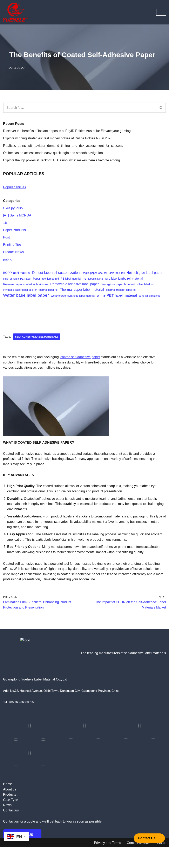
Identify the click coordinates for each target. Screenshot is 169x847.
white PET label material (117, 295)
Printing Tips (12, 244)
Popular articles (14, 187)
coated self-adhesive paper (80, 357)
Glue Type (10, 800)
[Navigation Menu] (161, 12)
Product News (13, 252)
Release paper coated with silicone (25, 284)
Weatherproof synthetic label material (73, 295)
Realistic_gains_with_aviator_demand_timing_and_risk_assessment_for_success (63, 145)
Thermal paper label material (82, 290)
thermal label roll (48, 289)
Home (7, 784)
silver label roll (145, 284)
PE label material (71, 278)
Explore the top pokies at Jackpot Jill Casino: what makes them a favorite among (61, 160)
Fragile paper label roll (94, 273)
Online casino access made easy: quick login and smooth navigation (53, 153)
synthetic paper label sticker (20, 289)
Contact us (11, 810)
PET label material (93, 278)
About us (9, 789)
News (7, 805)
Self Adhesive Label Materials (36, 336)
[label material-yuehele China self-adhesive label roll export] (15, 12)
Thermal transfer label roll (121, 289)
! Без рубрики (13, 208)
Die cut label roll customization (56, 273)
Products (9, 794)
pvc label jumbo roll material (124, 278)
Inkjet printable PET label (17, 278)
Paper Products (14, 230)
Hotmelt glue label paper (144, 272)
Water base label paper (26, 295)
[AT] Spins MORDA (17, 215)
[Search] (161, 108)
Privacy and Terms (107, 843)
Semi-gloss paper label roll (118, 284)
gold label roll (117, 273)
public (7, 259)
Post (6, 237)
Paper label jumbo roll (46, 278)
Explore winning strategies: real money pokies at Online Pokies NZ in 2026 (57, 138)
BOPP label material (16, 272)
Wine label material (149, 295)
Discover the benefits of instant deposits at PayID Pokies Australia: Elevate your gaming (67, 131)
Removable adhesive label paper (74, 284)
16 (5, 222)
